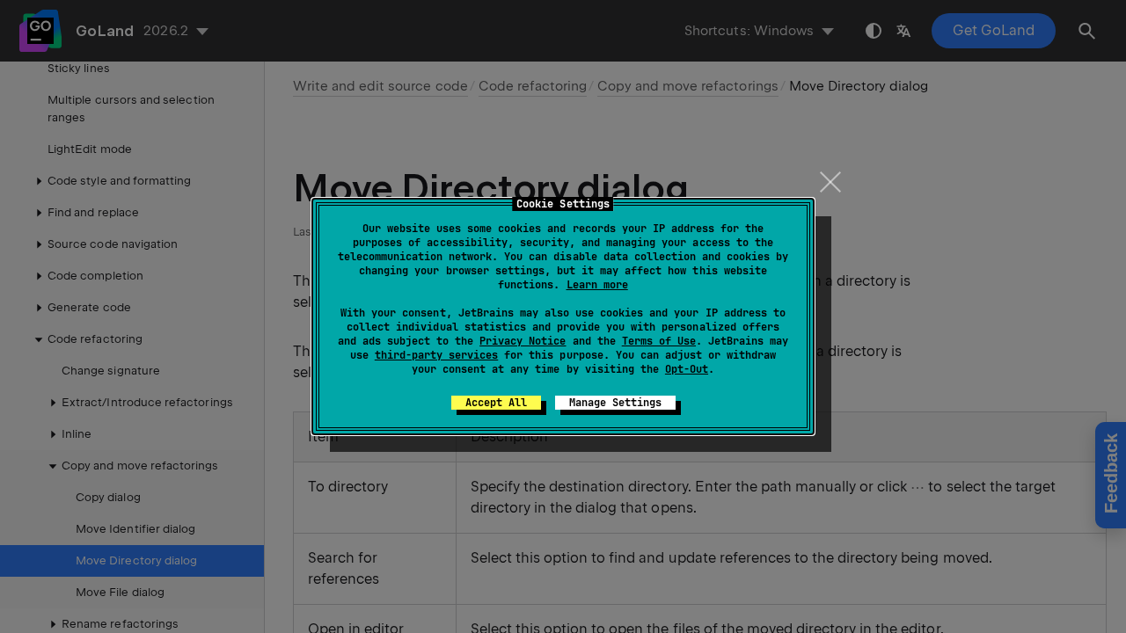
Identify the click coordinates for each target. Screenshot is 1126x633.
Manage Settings (615, 403)
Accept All (496, 403)
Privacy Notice (522, 341)
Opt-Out (686, 369)
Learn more (597, 285)
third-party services (436, 355)
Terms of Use (659, 341)
